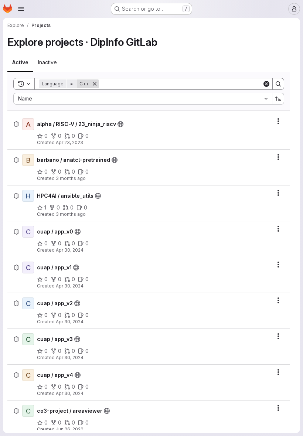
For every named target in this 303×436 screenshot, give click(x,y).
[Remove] (94, 83)
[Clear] (266, 83)
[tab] (20, 62)
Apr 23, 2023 (69, 142)
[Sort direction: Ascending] (278, 99)
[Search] (278, 84)
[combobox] (142, 99)
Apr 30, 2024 (70, 250)
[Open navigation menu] (21, 9)
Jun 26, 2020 (70, 429)
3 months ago (71, 178)
